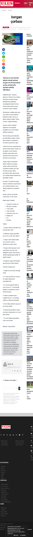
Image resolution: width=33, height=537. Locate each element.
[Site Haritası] (20, 435)
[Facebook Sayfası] (2, 435)
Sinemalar (3, 496)
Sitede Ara (4, 508)
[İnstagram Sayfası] (8, 435)
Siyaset (3, 472)
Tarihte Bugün (5, 494)
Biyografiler (4, 512)
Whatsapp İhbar (19, 443)
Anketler (3, 510)
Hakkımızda (4, 441)
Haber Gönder (19, 445)
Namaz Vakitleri (5, 488)
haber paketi (3, 531)
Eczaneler (3, 490)
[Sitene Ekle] (23, 435)
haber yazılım (3, 533)
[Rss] (17, 435)
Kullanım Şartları (19, 441)
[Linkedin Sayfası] (14, 435)
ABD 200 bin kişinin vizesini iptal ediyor (29, 241)
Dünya (2, 468)
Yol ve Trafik (4, 486)
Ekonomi (3, 470)
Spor (2, 476)
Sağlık (2, 474)
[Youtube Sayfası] (11, 435)
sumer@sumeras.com (14, 367)
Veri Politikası (4, 445)
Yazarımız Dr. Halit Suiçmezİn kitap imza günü (30, 137)
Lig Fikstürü (4, 492)
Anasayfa (3, 10)
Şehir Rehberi (4, 500)
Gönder (19, 388)
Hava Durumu (4, 484)
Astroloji (3, 515)
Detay (16, 535)
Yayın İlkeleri (4, 443)
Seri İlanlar (4, 498)
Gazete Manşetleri (6, 502)
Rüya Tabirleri (4, 513)
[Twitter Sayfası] (4, 435)
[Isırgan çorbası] (12, 39)
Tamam (23, 535)
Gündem (17, 3)
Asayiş (2, 478)
